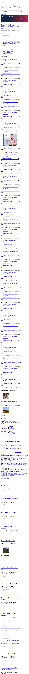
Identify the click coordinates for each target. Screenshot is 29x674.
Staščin (3, 485)
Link (2, 28)
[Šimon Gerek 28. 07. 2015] (11, 507)
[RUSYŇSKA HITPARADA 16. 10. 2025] (11, 369)
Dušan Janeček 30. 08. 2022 (9, 583)
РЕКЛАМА (12, 432)
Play (8, 25)
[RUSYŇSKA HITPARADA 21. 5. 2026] (11, 140)
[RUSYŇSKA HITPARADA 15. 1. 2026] (11, 241)
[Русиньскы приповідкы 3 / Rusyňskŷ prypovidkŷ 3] (11, 663)
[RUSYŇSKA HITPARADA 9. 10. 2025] (11, 380)
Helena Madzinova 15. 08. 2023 (10, 498)
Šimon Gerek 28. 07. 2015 (8, 512)
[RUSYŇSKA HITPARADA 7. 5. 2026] (11, 155)
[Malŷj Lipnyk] (11, 550)
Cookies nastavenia (12, 448)
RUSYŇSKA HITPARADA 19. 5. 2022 (10, 26)
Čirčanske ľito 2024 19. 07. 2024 (10, 641)
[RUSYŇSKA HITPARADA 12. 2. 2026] (11, 219)
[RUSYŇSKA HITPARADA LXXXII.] (11, 521)
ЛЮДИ (11, 431)
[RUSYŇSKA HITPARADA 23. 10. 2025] (11, 358)
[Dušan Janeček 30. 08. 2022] (11, 578)
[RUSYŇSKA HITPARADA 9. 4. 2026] (11, 177)
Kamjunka (4, 428)
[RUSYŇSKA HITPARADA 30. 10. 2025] (11, 348)
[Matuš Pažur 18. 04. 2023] (11, 536)
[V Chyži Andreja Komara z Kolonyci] (11, 608)
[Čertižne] (11, 410)
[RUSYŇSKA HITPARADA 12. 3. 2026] (11, 198)
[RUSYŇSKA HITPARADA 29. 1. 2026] (11, 230)
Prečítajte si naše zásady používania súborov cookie (14, 459)
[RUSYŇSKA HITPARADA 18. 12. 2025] (11, 273)
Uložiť (2, 478)
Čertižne (3, 415)
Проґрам (11, 428)
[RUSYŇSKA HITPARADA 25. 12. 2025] (11, 262)
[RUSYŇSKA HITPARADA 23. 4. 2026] (11, 166)
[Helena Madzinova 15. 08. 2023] (11, 493)
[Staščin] (11, 480)
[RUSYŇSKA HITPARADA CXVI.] (11, 623)
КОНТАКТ (12, 433)
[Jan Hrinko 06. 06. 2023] (11, 648)
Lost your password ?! (15, 7)
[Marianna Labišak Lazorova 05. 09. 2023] (11, 592)
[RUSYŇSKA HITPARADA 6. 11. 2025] (11, 337)
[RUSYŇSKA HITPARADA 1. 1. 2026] (11, 252)
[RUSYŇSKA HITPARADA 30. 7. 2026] (11, 81)
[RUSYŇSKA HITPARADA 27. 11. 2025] (11, 305)
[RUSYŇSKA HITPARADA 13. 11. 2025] (11, 326)
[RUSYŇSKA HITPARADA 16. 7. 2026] (11, 92)
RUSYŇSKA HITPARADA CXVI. (11, 628)
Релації (11, 429)
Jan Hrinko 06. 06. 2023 (8, 654)
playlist (11, 435)
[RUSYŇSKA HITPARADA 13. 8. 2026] (11, 60)
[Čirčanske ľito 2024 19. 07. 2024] (11, 636)
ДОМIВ (11, 426)
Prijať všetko (8, 460)
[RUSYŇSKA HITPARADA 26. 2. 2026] (11, 209)
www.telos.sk (18, 452)
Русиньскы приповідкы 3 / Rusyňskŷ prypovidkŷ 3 (9, 668)
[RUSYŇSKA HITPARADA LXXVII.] (11, 396)
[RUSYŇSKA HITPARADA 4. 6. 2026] (11, 124)
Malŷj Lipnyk (5, 555)
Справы (11, 427)
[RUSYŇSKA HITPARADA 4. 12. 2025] (11, 294)
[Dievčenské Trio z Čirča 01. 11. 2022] (11, 563)
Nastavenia (3, 460)
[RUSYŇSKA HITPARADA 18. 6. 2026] (11, 113)
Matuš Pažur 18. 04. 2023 (8, 541)
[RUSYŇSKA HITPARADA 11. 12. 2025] (11, 284)
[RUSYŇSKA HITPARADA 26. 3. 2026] (11, 187)
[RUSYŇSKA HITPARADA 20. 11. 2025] (11, 316)
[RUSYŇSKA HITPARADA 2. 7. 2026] (11, 102)
